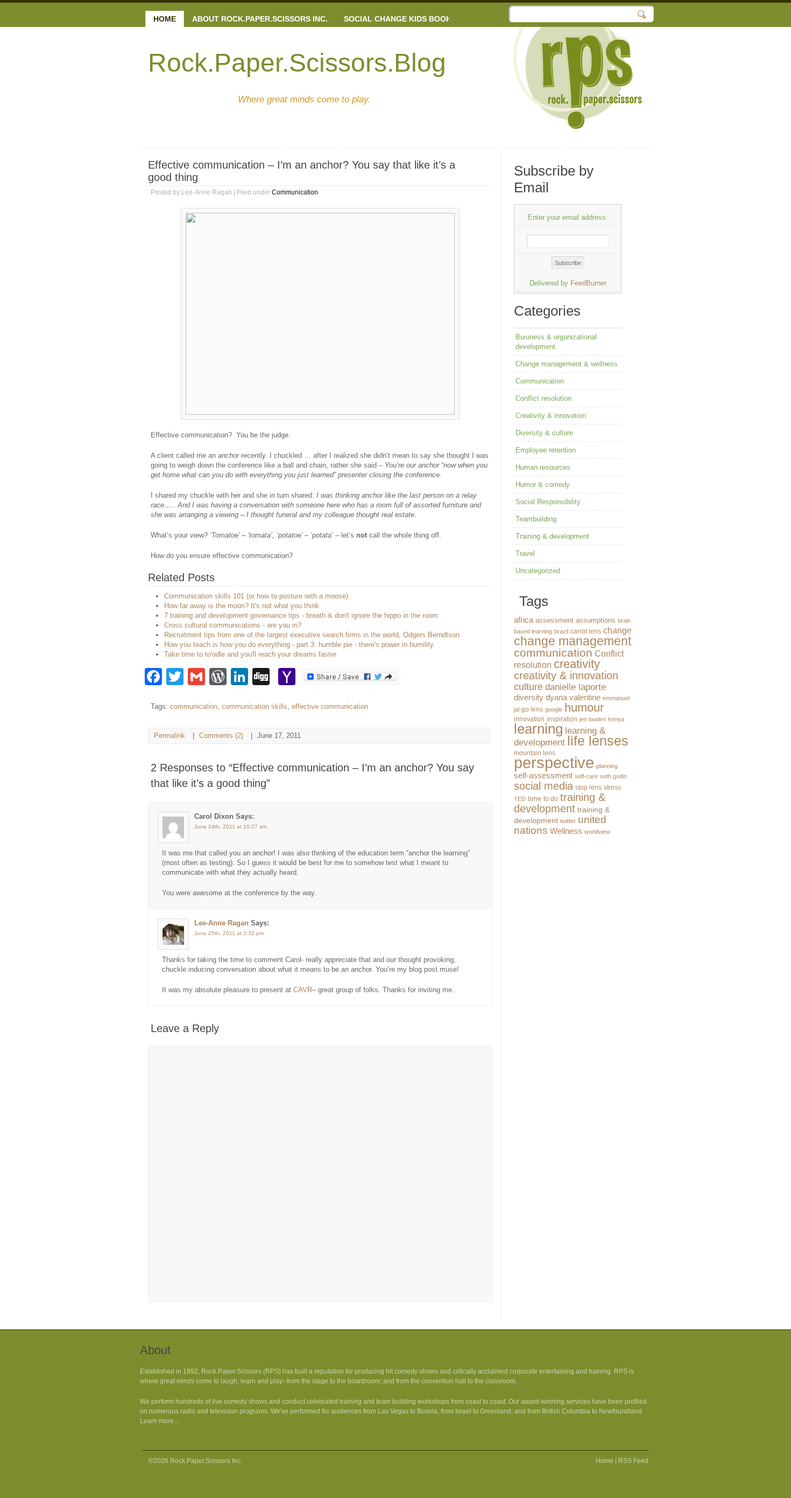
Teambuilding (535, 519)
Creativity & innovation (550, 416)
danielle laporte (575, 687)
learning (538, 729)
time (534, 799)
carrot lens (585, 631)
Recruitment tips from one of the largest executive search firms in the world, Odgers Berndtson (312, 635)
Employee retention (545, 450)
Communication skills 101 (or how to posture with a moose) (256, 596)
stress (612, 787)
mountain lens (534, 753)
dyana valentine (573, 697)
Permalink (169, 735)
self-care (586, 776)
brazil (561, 631)
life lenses (597, 741)
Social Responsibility (548, 502)
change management (572, 641)
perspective (554, 762)
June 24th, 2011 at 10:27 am (230, 827)
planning (607, 766)
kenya (616, 719)
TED (520, 799)
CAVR (302, 990)
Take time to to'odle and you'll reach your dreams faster (250, 654)
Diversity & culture (544, 433)
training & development (559, 802)
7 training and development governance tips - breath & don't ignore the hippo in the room (301, 615)
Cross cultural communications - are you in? (232, 625)
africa (523, 620)
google (553, 709)
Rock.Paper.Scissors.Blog (297, 62)
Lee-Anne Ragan (221, 923)
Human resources (542, 467)
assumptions (596, 620)
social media (543, 786)
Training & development (552, 536)
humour (584, 707)
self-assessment (543, 775)
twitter (568, 821)
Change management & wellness (566, 364)
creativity (577, 664)
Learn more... (159, 1421)
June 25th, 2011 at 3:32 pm (229, 933)
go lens (532, 709)
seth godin (613, 776)
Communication (295, 192)
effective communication (330, 706)
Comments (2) (221, 735)
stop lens (588, 787)
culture (528, 686)
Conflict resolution (543, 398)
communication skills (254, 706)
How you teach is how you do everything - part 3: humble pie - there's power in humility (299, 644)
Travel (525, 553)
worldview (597, 831)
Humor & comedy (542, 484)
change (617, 630)
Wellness (566, 830)
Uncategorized (537, 571)
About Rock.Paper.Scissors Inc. (260, 19)
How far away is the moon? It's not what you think (241, 606)
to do (550, 799)
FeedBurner (588, 283)
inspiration (562, 719)
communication (193, 706)
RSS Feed (633, 1461)
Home (164, 19)
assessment (554, 620)
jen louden (593, 719)
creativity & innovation (566, 675)
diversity (528, 697)
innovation (529, 719)
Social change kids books (400, 19)
